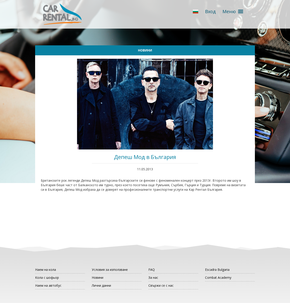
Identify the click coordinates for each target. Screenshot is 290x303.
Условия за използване (110, 269)
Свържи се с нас (161, 285)
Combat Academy (218, 277)
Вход (210, 11)
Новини (97, 277)
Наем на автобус (48, 285)
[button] (195, 12)
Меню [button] (229, 11)
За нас (153, 277)
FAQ (151, 269)
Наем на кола (45, 269)
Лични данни (101, 285)
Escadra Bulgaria (217, 269)
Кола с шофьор (47, 277)
